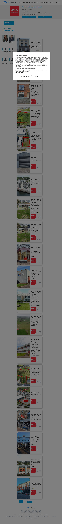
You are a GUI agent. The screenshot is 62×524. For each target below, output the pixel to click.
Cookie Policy (40, 62)
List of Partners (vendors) (19, 72)
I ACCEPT (36, 76)
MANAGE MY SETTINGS (25, 76)
